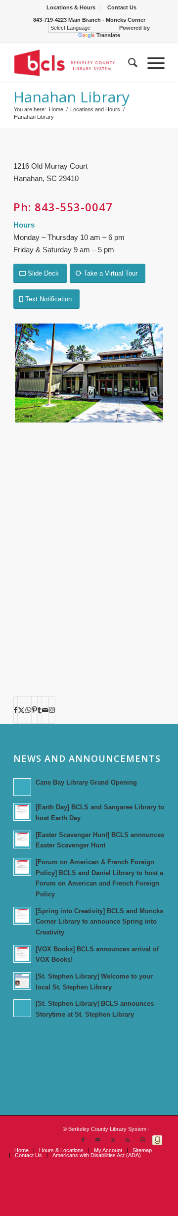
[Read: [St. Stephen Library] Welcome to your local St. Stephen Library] (22, 981)
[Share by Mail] (45, 710)
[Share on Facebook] (15, 710)
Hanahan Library (71, 97)
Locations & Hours (70, 7)
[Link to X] (112, 1139)
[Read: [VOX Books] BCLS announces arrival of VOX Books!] (22, 954)
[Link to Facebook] (83, 1139)
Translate (108, 35)
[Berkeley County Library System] (73, 63)
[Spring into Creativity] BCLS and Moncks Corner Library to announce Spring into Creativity (99, 921)
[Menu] (151, 63)
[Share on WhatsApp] (28, 710)
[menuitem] (71, 7)
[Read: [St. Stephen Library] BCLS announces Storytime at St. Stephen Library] (22, 1008)
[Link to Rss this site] (127, 1139)
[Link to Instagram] (52, 710)
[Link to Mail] (97, 1139)
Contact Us (121, 7)
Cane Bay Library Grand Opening (86, 782)
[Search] (127, 63)
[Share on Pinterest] (34, 710)
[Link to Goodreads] (157, 1139)
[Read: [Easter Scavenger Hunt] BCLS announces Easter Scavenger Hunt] (22, 839)
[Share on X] (21, 710)
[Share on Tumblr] (40, 710)
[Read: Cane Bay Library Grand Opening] (22, 787)
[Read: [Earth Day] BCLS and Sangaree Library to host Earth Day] (22, 812)
